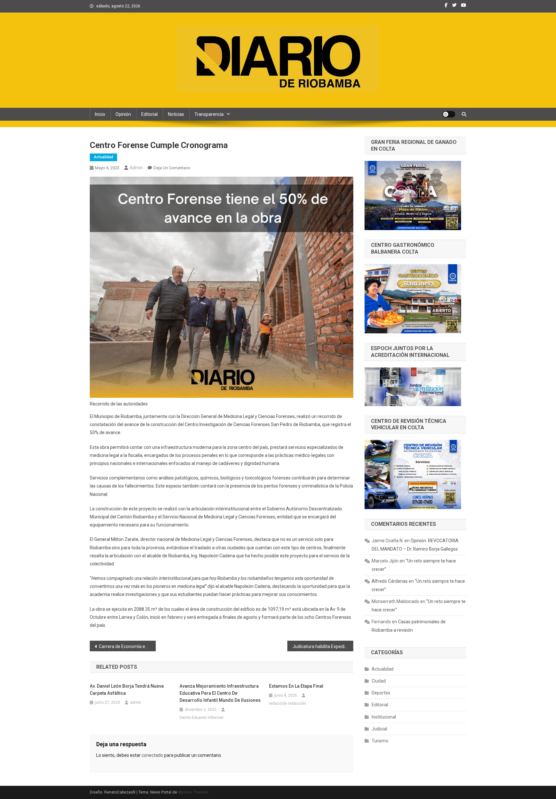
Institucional (384, 717)
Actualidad (103, 157)
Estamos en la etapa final (296, 686)
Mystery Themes (193, 792)
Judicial (379, 728)
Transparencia (209, 114)
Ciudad (379, 680)
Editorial (149, 114)
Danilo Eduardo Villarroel (201, 717)
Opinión (123, 114)
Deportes (381, 692)
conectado (152, 755)
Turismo (380, 740)
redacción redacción (287, 703)
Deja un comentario (171, 167)
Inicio (100, 114)
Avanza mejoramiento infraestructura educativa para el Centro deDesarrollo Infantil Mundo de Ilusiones (220, 693)
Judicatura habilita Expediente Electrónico (322, 646)
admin (136, 167)
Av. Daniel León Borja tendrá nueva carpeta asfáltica (127, 689)
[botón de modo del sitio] (448, 114)
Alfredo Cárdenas (390, 581)
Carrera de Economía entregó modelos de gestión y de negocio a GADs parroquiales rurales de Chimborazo (127, 646)
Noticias (176, 114)
